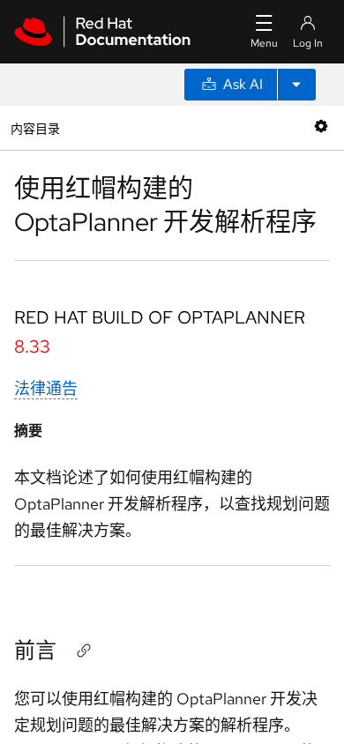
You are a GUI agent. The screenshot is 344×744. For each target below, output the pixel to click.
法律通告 (46, 388)
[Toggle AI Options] (296, 84)
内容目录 (35, 127)
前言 (35, 650)
